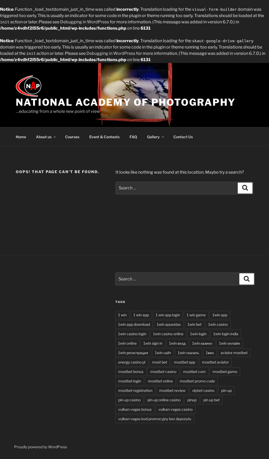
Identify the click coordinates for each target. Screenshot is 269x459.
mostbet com (194, 371)
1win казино (202, 343)
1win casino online (168, 334)
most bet (159, 362)
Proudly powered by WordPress (40, 447)
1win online (127, 343)
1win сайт (163, 352)
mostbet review (172, 390)
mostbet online (160, 381)
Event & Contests (104, 137)
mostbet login (129, 381)
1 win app (141, 315)
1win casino (218, 324)
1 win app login (168, 315)
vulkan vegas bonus (135, 409)
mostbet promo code (197, 381)
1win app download (134, 324)
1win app (220, 315)
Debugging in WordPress (84, 21)
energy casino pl (131, 362)
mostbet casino (163, 371)
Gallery (153, 137)
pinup (191, 400)
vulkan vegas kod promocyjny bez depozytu (154, 419)
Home (21, 137)
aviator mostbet (234, 352)
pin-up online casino (163, 400)
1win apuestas (169, 324)
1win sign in (152, 343)
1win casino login (132, 334)
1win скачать (188, 352)
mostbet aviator (215, 362)
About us (43, 137)
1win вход (177, 343)
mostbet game (225, 371)
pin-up (226, 390)
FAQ (133, 137)
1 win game (196, 315)
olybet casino (203, 390)
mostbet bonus (130, 371)
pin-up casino (129, 400)
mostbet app (184, 362)
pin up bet (211, 400)
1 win (122, 315)
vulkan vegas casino (175, 409)
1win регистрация (133, 352)
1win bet (194, 324)
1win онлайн (229, 343)
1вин (210, 352)
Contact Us (183, 137)
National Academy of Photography (126, 102)
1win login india (225, 334)
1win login (198, 334)
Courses (72, 137)
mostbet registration (135, 390)
